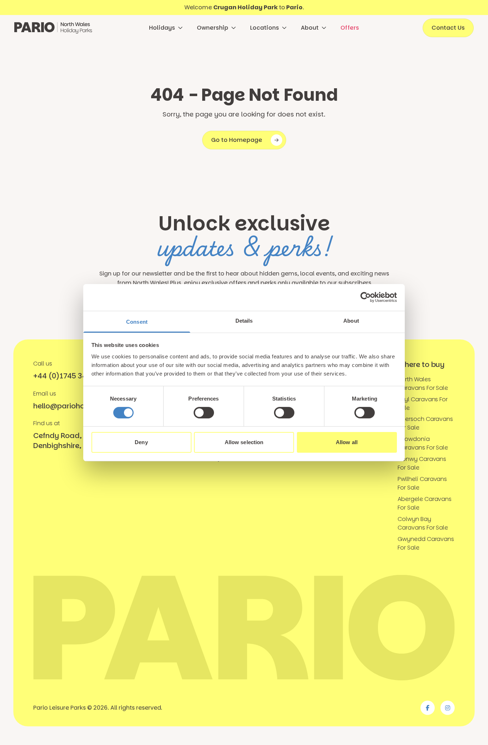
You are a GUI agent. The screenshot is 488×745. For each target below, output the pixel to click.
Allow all (347, 442)
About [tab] (351, 320)
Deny (141, 442)
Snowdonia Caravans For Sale (423, 443)
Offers (349, 28)
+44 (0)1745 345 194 (69, 376)
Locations (264, 28)
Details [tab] (244, 320)
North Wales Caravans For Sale (423, 383)
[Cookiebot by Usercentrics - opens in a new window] (365, 297)
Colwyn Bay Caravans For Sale (423, 523)
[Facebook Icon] (427, 708)
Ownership (212, 28)
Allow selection (244, 442)
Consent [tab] (137, 321)
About (310, 28)
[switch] (204, 412)
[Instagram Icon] (447, 708)
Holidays (162, 28)
